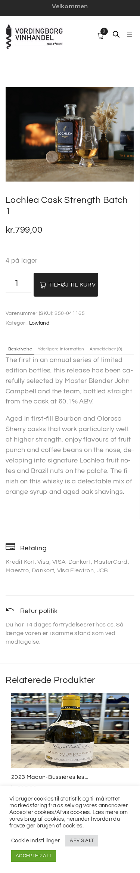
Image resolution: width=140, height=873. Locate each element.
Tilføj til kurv (72, 285)
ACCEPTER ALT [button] (34, 855)
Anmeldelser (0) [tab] (106, 349)
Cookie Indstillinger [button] (35, 840)
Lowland (39, 323)
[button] (129, 34)
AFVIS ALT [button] (82, 840)
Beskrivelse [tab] (20, 349)
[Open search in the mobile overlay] (116, 34)
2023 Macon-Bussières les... (49, 777)
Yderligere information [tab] (61, 349)
